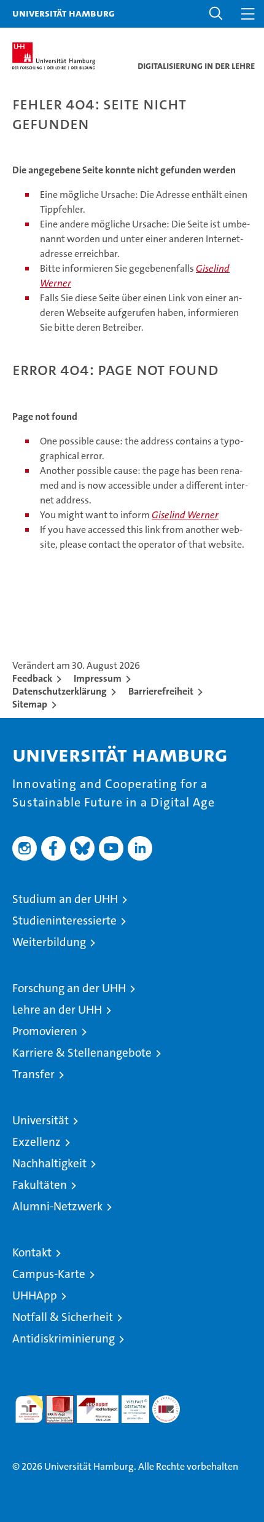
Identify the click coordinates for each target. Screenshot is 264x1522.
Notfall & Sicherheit (62, 1317)
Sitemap (29, 704)
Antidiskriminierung (63, 1338)
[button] (216, 14)
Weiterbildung (49, 942)
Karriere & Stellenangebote (82, 1052)
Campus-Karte (48, 1274)
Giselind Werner (185, 514)
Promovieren (44, 1031)
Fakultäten (39, 1185)
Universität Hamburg (63, 13)
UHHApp (34, 1295)
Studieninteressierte (64, 920)
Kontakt (32, 1252)
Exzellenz (36, 1141)
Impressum (98, 678)
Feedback (32, 678)
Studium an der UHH (65, 899)
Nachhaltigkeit (49, 1163)
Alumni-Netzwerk (57, 1206)
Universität (40, 1120)
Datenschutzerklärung (59, 691)
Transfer (33, 1074)
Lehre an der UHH (57, 1009)
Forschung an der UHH (69, 988)
